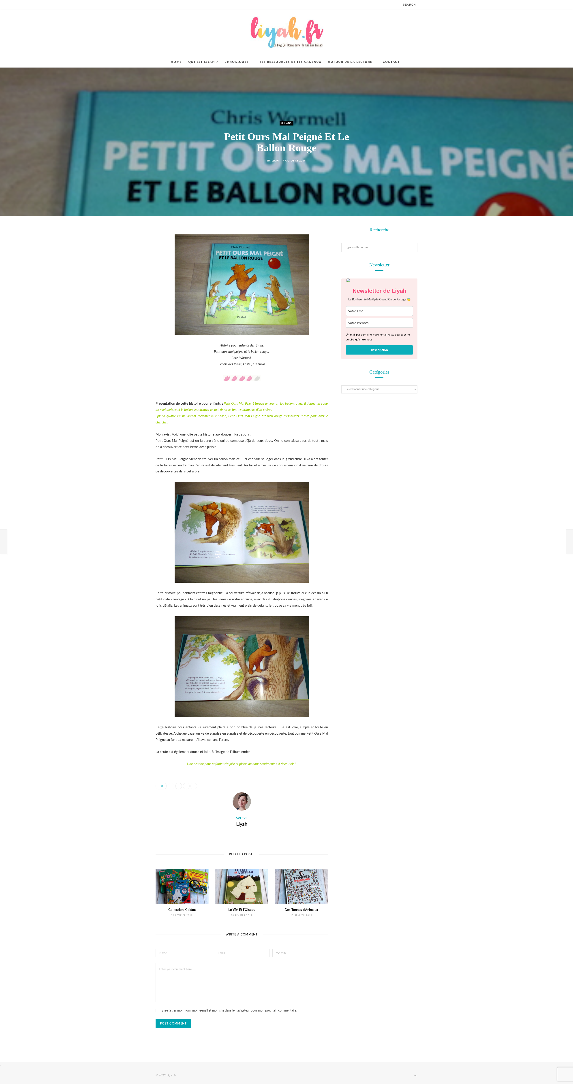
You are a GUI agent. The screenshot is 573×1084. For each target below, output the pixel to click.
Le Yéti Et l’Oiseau (241, 910)
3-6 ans (286, 123)
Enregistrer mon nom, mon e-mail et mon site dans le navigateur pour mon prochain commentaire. (229, 1010)
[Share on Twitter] (133, 255)
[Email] (133, 278)
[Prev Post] (3, 541)
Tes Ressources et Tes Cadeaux (290, 62)
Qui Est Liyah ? (203, 62)
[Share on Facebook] (133, 243)
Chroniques (236, 62)
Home (176, 62)
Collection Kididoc (182, 910)
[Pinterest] (133, 266)
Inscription (379, 350)
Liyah (275, 160)
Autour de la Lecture (350, 62)
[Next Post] (569, 541)
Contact (391, 62)
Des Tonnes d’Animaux (301, 910)
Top (414, 1075)
